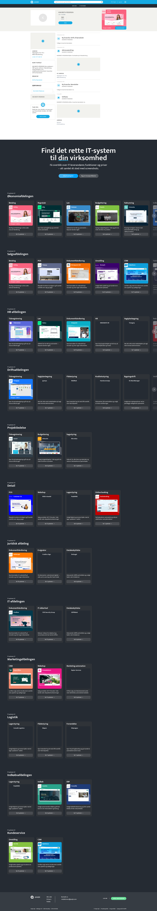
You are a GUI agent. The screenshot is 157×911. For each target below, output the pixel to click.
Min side (74, 6)
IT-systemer (82, 6)
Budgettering (100, 203)
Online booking (101, 492)
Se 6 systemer (106, 234)
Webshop (41, 492)
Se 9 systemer (135, 234)
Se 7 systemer (135, 350)
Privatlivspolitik (104, 909)
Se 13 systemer (78, 234)
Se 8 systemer (106, 408)
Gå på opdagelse (68, 176)
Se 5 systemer (49, 581)
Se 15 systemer (49, 292)
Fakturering (129, 203)
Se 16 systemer (78, 292)
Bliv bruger (113, 2)
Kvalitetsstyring (102, 376)
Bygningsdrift (130, 376)
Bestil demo (43, 116)
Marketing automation (76, 666)
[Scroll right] (154, 219)
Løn (68, 203)
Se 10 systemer (49, 639)
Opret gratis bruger (118, 898)
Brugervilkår (113, 909)
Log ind (120, 2)
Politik (48, 901)
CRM (126, 260)
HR (96, 318)
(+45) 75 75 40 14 (37, 57)
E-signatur (42, 550)
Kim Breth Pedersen (38, 91)
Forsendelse (72, 724)
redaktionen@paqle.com (69, 899)
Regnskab (42, 203)
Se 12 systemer (20, 234)
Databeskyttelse (73, 550)
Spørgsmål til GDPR (121, 909)
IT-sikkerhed (43, 608)
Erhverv (49, 899)
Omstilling (99, 260)
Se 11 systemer (135, 292)
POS (39, 260)
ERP (68, 781)
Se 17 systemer (20, 350)
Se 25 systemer (106, 292)
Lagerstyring (72, 492)
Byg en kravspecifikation (88, 176)
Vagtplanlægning (131, 318)
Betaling (12, 203)
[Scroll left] (2, 219)
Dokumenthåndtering (76, 260)
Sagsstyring (71, 434)
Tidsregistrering (15, 318)
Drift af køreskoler (37, 80)
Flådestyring (72, 376)
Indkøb (40, 781)
